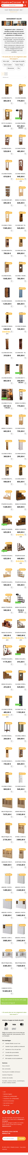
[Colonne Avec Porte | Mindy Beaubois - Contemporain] (21, 242)
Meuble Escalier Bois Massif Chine (7, 632)
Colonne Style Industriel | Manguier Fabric (7, 403)
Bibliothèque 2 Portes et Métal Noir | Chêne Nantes (7, 837)
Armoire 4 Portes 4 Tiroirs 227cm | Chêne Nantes (7, 912)
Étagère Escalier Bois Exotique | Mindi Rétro (7, 556)
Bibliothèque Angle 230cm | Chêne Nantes (7, 963)
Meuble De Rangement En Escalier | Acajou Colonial (21, 504)
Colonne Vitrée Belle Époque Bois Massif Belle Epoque (7, 709)
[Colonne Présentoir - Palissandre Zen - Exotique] (21, 165)
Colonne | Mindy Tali (21, 479)
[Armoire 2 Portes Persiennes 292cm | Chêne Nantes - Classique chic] (21, 904)
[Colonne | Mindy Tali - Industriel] (21, 470)
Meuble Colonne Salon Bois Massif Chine (21, 403)
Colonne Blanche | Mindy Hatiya (21, 786)
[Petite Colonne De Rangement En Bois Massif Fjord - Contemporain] (7, 114)
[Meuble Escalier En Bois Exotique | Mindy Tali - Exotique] (21, 650)
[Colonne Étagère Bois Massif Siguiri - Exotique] (21, 140)
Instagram (5, 1121)
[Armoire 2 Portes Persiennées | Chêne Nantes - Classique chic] (21, 929)
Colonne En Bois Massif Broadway (21, 428)
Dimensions (11, 68)
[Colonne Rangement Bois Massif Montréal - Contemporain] (21, 89)
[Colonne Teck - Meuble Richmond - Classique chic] (21, 701)
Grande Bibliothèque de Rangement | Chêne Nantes (21, 811)
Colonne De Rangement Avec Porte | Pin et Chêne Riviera (21, 326)
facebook (20, 1119)
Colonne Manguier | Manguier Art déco (7, 301)
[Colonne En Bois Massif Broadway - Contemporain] (21, 419)
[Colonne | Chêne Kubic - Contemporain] (21, 727)
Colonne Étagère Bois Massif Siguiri (21, 148)
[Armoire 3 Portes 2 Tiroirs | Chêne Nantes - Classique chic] (21, 878)
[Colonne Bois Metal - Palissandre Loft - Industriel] (7, 191)
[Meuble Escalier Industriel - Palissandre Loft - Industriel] (21, 598)
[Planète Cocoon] (11, 2)
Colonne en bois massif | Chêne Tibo (7, 276)
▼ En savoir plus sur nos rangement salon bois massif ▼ (14, 58)
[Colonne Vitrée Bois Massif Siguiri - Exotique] (21, 752)
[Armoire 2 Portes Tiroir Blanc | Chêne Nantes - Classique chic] (7, 878)
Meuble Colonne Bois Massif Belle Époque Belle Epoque (7, 428)
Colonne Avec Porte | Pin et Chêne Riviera (21, 301)
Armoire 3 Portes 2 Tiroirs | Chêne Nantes (21, 887)
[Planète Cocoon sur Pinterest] (13, 1112)
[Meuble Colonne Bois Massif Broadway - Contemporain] (21, 191)
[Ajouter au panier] (4, 100)
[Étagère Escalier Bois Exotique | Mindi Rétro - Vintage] (7, 547)
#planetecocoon (6, 1126)
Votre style (6, 61)
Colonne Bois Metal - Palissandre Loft (7, 200)
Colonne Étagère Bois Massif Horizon (7, 174)
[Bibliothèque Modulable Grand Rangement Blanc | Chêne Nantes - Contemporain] (21, 954)
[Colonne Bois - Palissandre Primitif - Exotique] (21, 344)
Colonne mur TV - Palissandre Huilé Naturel (21, 378)
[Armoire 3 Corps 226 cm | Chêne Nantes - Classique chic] (7, 929)
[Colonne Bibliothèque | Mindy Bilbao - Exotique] (7, 242)
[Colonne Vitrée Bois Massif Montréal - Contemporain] (21, 675)
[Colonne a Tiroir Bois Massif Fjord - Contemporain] (7, 216)
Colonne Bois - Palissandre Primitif (21, 353)
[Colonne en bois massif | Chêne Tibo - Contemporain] (7, 267)
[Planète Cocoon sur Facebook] (4, 1112)
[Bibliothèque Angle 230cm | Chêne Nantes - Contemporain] (7, 954)
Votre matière (8, 65)
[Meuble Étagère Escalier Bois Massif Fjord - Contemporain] (7, 598)
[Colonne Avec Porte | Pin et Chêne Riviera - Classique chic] (21, 292)
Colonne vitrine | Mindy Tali (7, 786)
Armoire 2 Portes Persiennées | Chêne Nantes (21, 938)
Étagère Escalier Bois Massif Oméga (21, 632)
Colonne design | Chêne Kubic (7, 736)
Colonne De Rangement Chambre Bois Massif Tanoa (7, 326)
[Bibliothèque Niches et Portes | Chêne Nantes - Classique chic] (7, 803)
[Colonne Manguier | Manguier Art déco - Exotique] (7, 292)
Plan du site (6, 1105)
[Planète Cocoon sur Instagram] (8, 1112)
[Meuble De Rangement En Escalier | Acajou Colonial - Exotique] (21, 495)
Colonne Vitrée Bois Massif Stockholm (7, 453)
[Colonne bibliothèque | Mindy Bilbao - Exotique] (7, 470)
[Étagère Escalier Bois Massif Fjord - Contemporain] (7, 495)
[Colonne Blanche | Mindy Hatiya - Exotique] (21, 777)
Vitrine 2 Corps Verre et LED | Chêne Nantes (21, 837)
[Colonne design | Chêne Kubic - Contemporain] (7, 727)
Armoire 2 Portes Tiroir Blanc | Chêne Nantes (7, 887)
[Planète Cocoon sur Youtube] (17, 1112)
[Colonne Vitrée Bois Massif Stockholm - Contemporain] (7, 445)
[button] (26, 2)
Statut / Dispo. (19, 65)
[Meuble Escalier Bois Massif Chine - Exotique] (7, 624)
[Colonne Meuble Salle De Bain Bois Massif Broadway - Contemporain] (7, 752)
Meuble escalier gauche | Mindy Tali (7, 684)
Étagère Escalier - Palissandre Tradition (21, 556)
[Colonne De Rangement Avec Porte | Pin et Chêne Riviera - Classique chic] (21, 317)
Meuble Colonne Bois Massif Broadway (21, 200)
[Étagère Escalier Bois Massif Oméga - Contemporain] (21, 624)
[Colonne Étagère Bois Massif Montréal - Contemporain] (21, 114)
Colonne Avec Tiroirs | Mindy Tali (21, 225)
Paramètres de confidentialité (11, 1098)
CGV (4, 1092)
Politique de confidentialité (10, 1096)
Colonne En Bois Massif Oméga (7, 148)
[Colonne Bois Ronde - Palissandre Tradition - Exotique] (7, 344)
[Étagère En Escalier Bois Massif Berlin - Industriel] (21, 573)
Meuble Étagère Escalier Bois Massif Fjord (7, 607)
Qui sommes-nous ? (8, 1103)
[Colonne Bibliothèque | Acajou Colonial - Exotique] (7, 89)
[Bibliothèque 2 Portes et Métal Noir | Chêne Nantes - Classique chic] (7, 828)
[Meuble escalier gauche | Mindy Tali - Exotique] (7, 675)
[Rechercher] (2, 5)
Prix (19, 68)
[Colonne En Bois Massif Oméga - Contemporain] (7, 140)
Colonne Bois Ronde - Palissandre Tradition (7, 353)
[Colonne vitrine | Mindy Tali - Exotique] (7, 777)
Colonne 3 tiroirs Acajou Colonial (21, 276)
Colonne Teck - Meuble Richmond (21, 709)
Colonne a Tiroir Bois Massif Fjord (7, 225)
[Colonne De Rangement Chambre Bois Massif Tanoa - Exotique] (7, 317)
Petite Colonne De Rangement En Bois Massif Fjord (7, 123)
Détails (7, 103)
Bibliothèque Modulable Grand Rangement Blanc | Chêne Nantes (21, 963)
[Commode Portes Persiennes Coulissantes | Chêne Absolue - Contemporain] (7, 979)
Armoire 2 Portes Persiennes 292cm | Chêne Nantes (21, 912)
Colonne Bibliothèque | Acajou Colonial (7, 98)
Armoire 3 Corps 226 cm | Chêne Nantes (7, 938)
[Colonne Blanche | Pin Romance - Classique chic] (21, 445)
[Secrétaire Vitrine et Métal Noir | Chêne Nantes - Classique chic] (21, 853)
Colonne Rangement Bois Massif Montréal (21, 98)
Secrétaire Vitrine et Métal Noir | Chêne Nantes (21, 862)
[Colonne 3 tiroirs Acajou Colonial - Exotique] (21, 267)
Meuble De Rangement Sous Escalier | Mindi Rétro (7, 529)
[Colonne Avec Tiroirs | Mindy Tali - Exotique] (21, 216)
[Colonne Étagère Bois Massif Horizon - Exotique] (7, 165)
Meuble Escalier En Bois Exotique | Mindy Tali (21, 659)
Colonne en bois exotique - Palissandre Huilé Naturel (7, 378)
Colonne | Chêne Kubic (21, 736)
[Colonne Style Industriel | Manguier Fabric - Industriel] (7, 394)
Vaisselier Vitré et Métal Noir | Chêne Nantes (7, 862)
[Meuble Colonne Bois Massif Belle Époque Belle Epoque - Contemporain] (7, 419)
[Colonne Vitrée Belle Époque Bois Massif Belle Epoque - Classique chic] (7, 701)
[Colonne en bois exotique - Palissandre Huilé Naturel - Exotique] (7, 369)
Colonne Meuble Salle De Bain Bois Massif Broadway (7, 761)
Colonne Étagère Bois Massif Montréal (21, 123)
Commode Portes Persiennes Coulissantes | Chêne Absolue (7, 988)
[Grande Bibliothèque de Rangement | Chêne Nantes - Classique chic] (21, 803)
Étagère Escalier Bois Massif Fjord (7, 504)
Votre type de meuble (18, 61)
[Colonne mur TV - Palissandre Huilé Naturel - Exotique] (21, 369)
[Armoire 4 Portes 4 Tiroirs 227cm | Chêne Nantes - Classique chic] (7, 904)
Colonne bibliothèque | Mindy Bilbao (7, 479)
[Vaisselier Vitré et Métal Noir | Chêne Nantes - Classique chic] (7, 853)
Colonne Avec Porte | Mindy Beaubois (21, 250)
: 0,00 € (26, 2)
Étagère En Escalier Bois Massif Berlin (21, 582)
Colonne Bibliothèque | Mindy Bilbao (7, 250)
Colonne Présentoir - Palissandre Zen (21, 174)
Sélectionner (5, 77)
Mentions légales (7, 1094)
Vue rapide (10, 100)
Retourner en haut (7, 1003)
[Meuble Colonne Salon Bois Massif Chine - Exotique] (21, 394)
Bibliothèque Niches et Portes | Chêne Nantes (7, 811)
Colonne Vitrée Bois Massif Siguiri (21, 761)
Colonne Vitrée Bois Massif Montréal (21, 684)
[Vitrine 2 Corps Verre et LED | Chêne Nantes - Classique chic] (21, 828)
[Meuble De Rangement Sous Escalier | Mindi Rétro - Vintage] (7, 520)
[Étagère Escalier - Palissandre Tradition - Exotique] (21, 547)
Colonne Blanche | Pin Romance (21, 453)
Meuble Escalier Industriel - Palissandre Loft (21, 607)
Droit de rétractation (8, 1101)
